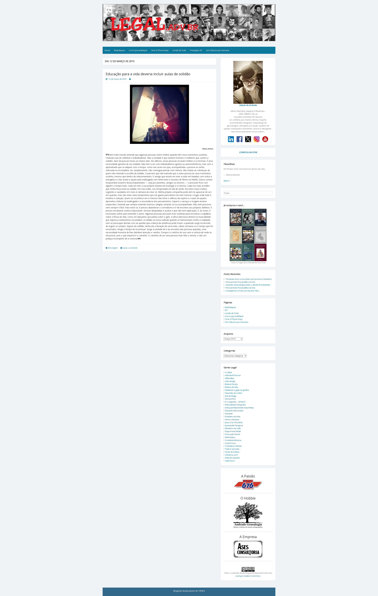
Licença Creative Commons (247, 576)
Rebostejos (230, 437)
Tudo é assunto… (233, 449)
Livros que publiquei (138, 50)
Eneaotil (228, 413)
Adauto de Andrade (248, 105)
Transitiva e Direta (233, 446)
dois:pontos (230, 398)
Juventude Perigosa (234, 425)
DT (226, 310)
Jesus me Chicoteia (233, 422)
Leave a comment (130, 248)
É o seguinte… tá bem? (235, 401)
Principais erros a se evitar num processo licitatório (249, 279)
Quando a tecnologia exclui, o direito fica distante (248, 284)
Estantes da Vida (232, 416)
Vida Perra (230, 460)
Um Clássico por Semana (217, 50)
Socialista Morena (233, 440)
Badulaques (119, 50)
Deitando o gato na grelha (237, 390)
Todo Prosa (230, 443)
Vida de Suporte (232, 457)
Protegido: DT (196, 50)
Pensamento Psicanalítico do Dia (240, 282)
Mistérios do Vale (233, 428)
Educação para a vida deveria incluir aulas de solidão (148, 73)
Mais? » (227, 180)
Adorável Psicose (233, 375)
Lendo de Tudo (179, 50)
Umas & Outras (232, 452)
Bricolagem (113, 248)
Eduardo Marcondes (234, 410)
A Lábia (228, 372)
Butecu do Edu (231, 387)
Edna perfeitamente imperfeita (239, 407)
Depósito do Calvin (233, 393)
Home (107, 50)
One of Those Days (160, 50)
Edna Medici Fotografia (235, 404)
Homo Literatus (232, 419)
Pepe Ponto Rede (233, 431)
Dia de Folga (230, 396)
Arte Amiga (230, 381)
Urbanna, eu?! (231, 454)
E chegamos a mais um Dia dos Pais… (243, 290)
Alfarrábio (229, 378)
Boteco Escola (231, 384)
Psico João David (232, 434)
